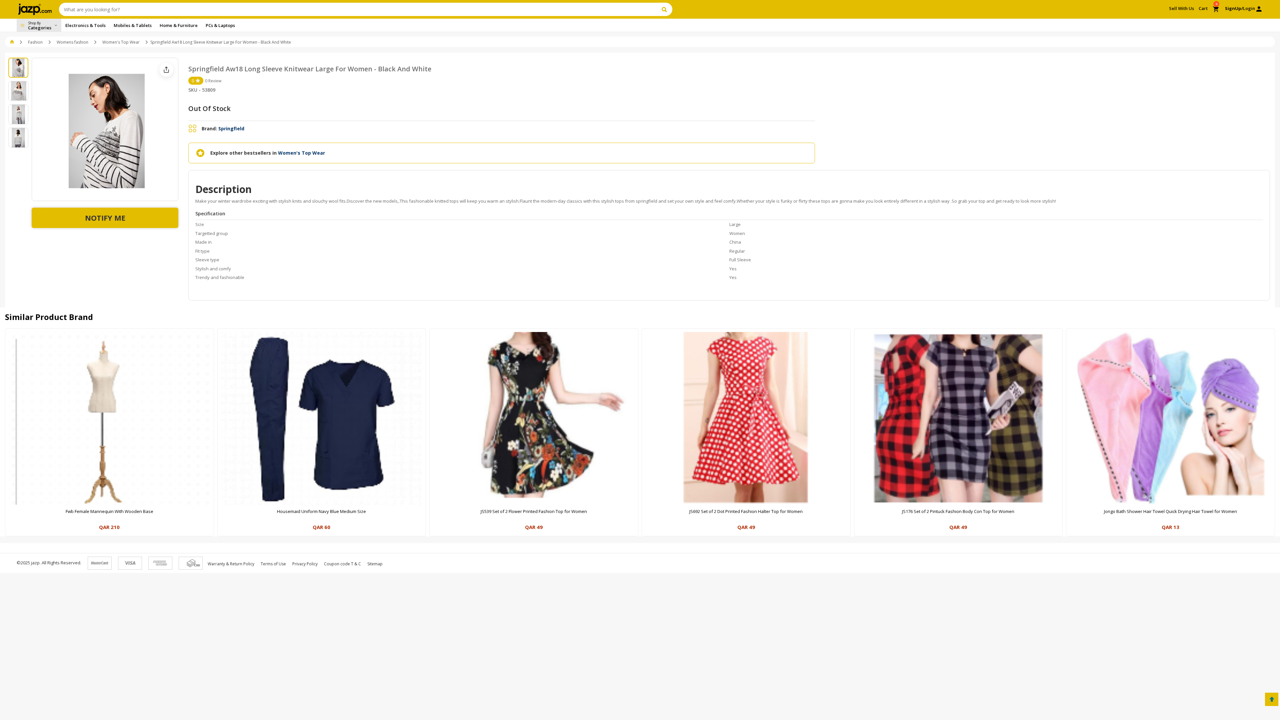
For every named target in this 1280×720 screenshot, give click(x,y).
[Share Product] (166, 70)
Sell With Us (1181, 8)
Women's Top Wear (121, 42)
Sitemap (375, 564)
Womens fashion (72, 42)
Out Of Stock (209, 108)
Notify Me (105, 218)
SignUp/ (1234, 8)
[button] (12, 42)
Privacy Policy (305, 564)
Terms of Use (273, 564)
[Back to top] (1271, 699)
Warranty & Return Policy (231, 564)
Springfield (231, 128)
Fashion (35, 42)
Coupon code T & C (342, 564)
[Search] (665, 9)
